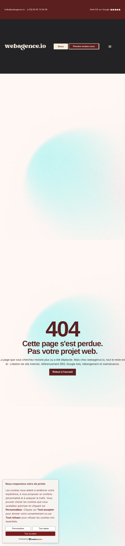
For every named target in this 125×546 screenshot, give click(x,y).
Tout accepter (30, 534)
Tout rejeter (44, 528)
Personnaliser (18, 528)
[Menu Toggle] (109, 46)
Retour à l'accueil (63, 372)
